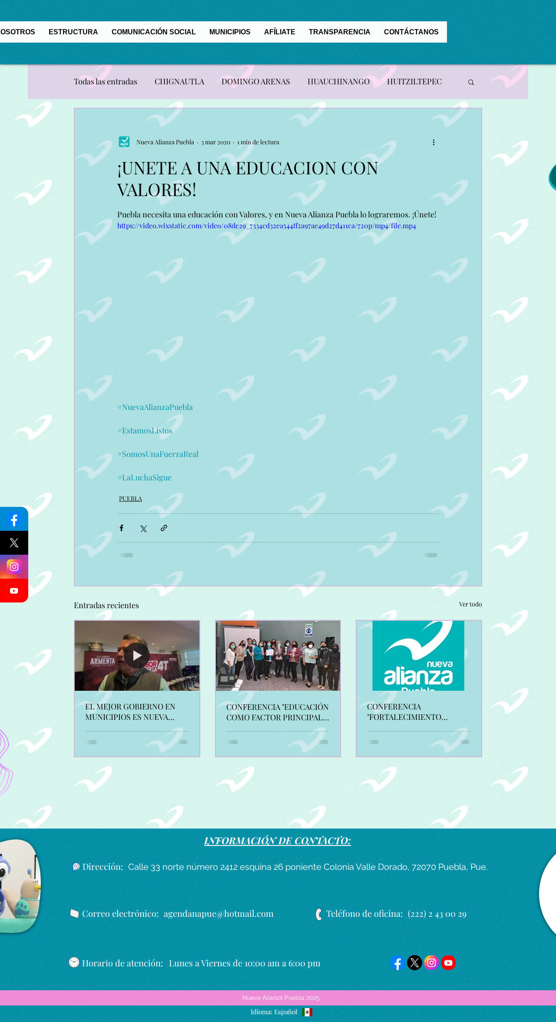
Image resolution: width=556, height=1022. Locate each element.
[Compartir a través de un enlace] (164, 528)
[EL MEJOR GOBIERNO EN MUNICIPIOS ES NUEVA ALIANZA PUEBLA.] (137, 656)
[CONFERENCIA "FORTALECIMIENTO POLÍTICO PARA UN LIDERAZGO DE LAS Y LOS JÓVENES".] (419, 656)
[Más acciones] (433, 141)
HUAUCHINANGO (339, 81)
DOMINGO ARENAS (256, 81)
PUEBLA (130, 498)
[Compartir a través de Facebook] (121, 528)
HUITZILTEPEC (414, 81)
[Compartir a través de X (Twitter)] (143, 528)
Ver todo (470, 604)
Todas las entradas (105, 81)
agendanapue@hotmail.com (219, 913)
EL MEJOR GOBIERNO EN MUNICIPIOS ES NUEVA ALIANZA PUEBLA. (130, 711)
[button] (471, 81)
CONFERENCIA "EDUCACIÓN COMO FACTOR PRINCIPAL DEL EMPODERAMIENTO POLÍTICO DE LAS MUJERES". (277, 712)
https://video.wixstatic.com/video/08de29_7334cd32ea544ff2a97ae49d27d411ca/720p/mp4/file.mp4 (266, 225)
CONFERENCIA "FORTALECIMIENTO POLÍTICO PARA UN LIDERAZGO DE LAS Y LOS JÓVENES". (414, 711)
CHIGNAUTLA (179, 81)
